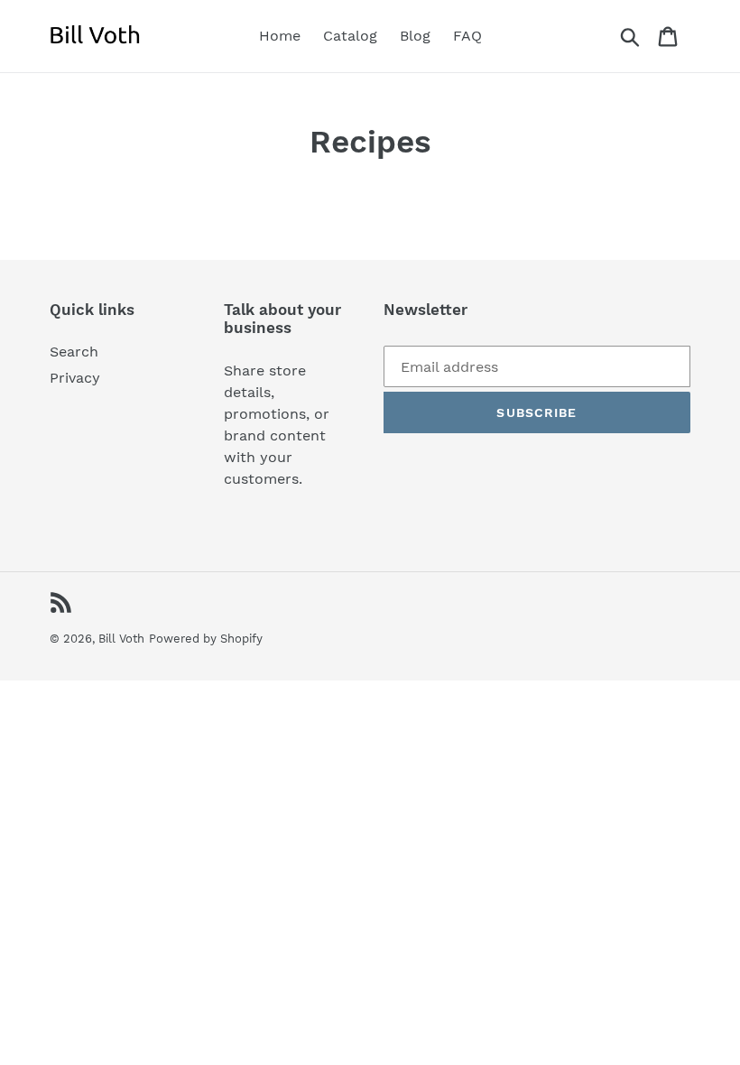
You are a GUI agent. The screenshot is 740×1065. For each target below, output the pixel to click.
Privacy (75, 377)
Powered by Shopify (206, 638)
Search (74, 351)
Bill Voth (121, 638)
